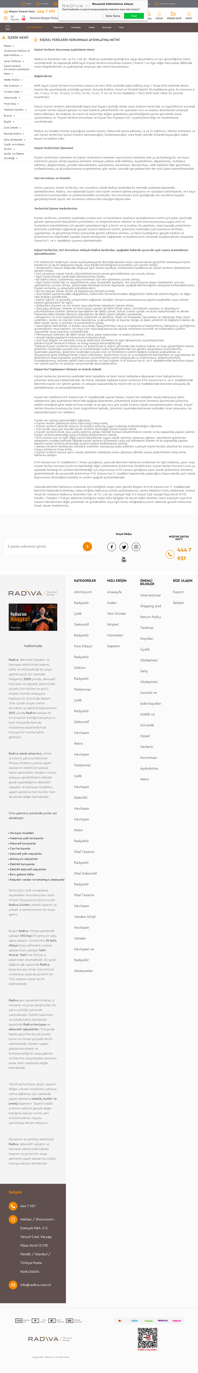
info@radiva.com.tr (141, 502)
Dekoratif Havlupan (81, 727)
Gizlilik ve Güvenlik (147, 720)
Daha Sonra (113, 15)
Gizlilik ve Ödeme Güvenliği (14, 155)
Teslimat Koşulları (14, 109)
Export (178, 592)
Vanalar (92, 27)
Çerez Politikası (12, 61)
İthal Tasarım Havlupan (84, 900)
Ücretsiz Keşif (11, 91)
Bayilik (7, 121)
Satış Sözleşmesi (13, 139)
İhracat (8, 115)
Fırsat (121, 27)
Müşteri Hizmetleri (115, 630)
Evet (134, 15)
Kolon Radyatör (81, 835)
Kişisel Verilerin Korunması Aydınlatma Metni (16, 70)
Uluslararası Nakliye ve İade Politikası (17, 52)
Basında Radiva (12, 133)
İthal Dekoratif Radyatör (85, 879)
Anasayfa (114, 592)
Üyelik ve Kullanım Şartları (14, 146)
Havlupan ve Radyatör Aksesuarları (84, 960)
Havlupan (81, 819)
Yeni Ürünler (45, 3)
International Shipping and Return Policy (150, 606)
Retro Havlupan (81, 749)
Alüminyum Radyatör (83, 597)
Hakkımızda (10, 97)
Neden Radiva (12, 79)
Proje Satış (10, 103)
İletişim (28, 3)
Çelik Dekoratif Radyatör (81, 624)
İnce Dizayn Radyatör (83, 651)
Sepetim (113, 646)
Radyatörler (58, 27)
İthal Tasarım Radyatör (84, 857)
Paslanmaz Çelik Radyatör (82, 700)
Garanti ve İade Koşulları (150, 698)
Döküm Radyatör (81, 673)
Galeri (112, 603)
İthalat (7, 46)
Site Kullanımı (11, 85)
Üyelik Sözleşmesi (148, 655)
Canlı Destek (11, 127)
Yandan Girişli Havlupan (85, 922)
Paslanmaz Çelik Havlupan (82, 776)
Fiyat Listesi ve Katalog (167, 3)
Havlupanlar (76, 27)
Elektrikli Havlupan (81, 803)
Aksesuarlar (106, 27)
